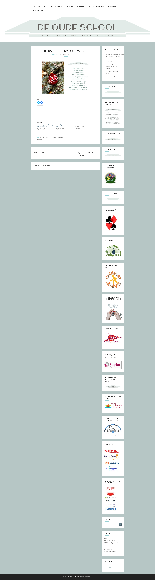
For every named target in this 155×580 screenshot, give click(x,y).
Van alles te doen (38, 10)
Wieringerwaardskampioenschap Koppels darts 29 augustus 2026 (115, 56)
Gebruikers (80, 6)
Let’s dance (109, 61)
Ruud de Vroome (73, 54)
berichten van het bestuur (54, 137)
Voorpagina (36, 6)
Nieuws (45, 6)
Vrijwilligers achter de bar (113, 76)
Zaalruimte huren (57, 6)
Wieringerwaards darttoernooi (82, 125)
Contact (91, 6)
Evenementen (100, 6)
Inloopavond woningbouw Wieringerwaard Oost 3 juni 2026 (113, 66)
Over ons (70, 6)
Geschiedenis (111, 6)
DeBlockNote (87, 576)
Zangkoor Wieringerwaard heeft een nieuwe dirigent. (82, 153)
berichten (42, 137)
